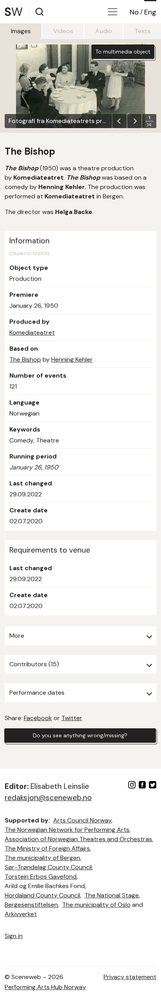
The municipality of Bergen (42, 858)
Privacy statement (130, 977)
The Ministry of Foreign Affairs (47, 848)
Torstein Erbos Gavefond (41, 876)
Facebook (38, 718)
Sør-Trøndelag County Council (48, 867)
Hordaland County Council (42, 895)
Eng (150, 12)
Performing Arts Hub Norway (45, 987)
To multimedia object (122, 51)
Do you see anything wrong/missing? (80, 735)
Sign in (14, 936)
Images (21, 31)
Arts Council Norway (82, 820)
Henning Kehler (72, 359)
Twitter (71, 718)
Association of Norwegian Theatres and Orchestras (78, 839)
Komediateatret (32, 332)
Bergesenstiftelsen (31, 905)
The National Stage (111, 895)
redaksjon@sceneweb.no (48, 798)
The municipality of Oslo (96, 905)
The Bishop (25, 359)
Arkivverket (21, 914)
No (134, 12)
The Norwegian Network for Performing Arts (67, 830)
